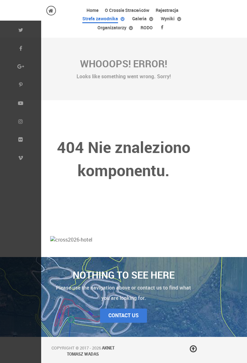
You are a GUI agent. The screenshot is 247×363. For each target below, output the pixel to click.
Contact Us (123, 315)
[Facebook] (163, 27)
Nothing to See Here (124, 275)
